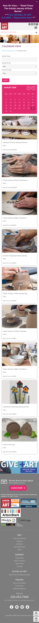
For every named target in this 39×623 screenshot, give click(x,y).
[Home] (4, 26)
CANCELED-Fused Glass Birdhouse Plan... (16, 407)
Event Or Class (6, 70)
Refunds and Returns (19, 589)
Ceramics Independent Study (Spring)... (15, 256)
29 (33, 108)
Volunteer (19, 566)
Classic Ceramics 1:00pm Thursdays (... (15, 369)
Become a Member (19, 561)
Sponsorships (19, 564)
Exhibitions (19, 544)
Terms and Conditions (19, 583)
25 (15, 108)
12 (19, 102)
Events (19, 550)
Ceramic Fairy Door (9, 445)
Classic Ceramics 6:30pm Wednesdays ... (16, 180)
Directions (19, 541)
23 (6, 108)
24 (10, 108)
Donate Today (29, 469)
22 (33, 105)
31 (10, 111)
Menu (35, 28)
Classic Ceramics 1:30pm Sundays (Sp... (15, 293)
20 (24, 105)
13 (24, 102)
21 (28, 105)
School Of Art (6, 63)
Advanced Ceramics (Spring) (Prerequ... (15, 142)
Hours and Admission (19, 538)
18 (15, 105)
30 (6, 111)
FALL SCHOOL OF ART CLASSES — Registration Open (16, 16)
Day (15, 51)
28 (28, 108)
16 (6, 105)
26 (19, 108)
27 (24, 108)
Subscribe (17, 488)
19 (19, 105)
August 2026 (10, 87)
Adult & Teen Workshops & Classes (19, 575)
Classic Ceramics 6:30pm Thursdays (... (15, 218)
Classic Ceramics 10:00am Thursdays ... (15, 331)
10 (10, 102)
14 (28, 102)
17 (10, 105)
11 (15, 102)
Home (3, 51)
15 (33, 102)
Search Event (6, 56)
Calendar (9, 51)
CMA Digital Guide (19, 547)
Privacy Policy (19, 586)
